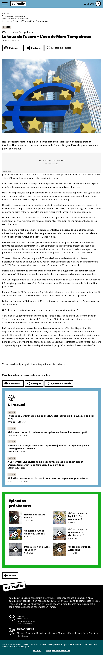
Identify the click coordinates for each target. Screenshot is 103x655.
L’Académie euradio (26, 621)
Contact (20, 616)
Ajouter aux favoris (61, 48)
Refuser (37, 651)
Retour (12, 575)
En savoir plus (22, 646)
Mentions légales (24, 624)
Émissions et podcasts (13, 16)
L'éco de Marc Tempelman (15, 18)
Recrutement (22, 618)
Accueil (5, 13)
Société (6, 27)
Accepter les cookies (58, 651)
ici (65, 364)
